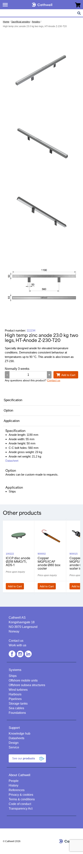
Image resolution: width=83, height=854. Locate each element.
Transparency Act (20, 808)
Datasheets (16, 738)
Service (14, 747)
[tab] (41, 400)
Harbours (15, 694)
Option (8, 410)
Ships (13, 675)
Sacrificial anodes (20, 21)
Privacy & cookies (21, 794)
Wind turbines (18, 689)
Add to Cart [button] (15, 586)
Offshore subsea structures (27, 685)
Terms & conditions (22, 799)
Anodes (36, 21)
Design (14, 742)
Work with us (17, 645)
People (14, 780)
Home (6, 21)
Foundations (17, 712)
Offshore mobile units (23, 680)
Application (11, 421)
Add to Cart (68, 375)
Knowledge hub (19, 733)
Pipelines (15, 699)
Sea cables (16, 708)
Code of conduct (20, 804)
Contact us (53, 380)
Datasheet (11, 460)
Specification (13, 400)
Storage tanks (18, 703)
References (17, 790)
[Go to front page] (42, 4)
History (13, 785)
